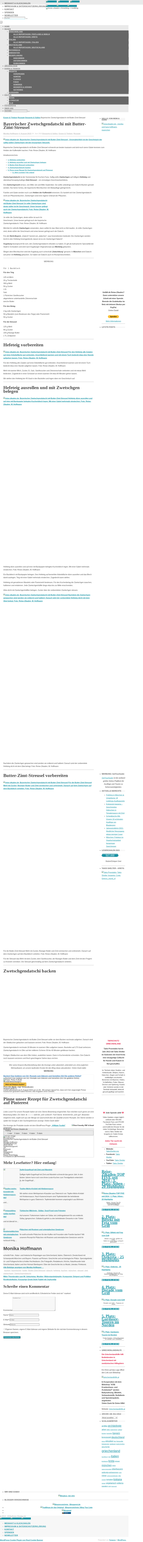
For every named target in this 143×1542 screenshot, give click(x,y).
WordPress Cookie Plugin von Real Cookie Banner (21, 1540)
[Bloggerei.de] (66, 1504)
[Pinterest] (75, 1)
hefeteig (56, 1270)
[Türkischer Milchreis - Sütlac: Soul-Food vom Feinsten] (10, 1217)
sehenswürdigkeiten (112, 1475)
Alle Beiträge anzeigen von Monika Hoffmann (23, 1267)
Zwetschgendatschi (22, 1273)
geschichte (106, 1447)
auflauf (120, 1430)
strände (104, 1479)
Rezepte (21, 118)
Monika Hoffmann (10, 134)
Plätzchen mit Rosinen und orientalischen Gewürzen (42, 1230)
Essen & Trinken (10, 118)
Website (6, 1324)
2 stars (17, 1133)
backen (7, 1270)
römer (104, 1476)
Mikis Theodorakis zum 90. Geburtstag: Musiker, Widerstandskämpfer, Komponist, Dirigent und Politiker (47, 1276)
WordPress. (122, 1540)
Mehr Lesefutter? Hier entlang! (23, 172)
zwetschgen (8, 1273)
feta (115, 1441)
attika (108, 1430)
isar (109, 1456)
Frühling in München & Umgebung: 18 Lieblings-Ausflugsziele (115, 798)
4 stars (32, 1133)
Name (6, 1315)
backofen (109, 1433)
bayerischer (16, 1270)
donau (103, 1441)
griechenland (111, 1451)
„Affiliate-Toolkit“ (58, 1125)
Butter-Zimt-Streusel (36, 1270)
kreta (111, 1460)
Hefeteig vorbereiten (16, 160)
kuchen (64, 1270)
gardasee (113, 1444)
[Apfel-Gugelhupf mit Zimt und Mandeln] (11, 1184)
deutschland (117, 1437)
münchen (72, 1270)
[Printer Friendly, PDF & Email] (83, 1125)
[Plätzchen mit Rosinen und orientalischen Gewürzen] (11, 1237)
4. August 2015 (25, 134)
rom (120, 1472)
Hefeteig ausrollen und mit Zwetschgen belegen (27, 162)
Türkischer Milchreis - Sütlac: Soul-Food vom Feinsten (43, 1211)
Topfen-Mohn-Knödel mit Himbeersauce (36, 1189)
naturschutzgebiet (106, 1469)
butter (24, 1270)
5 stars (39, 1133)
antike (104, 1426)
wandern (105, 1486)
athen (104, 1429)
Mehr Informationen (113, 321)
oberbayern (117, 1469)
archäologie (114, 1425)
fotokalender (105, 1444)
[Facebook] (51, 1)
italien (115, 1456)
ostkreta (105, 1472)
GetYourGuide (107, 778)
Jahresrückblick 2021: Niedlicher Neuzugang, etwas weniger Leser (115, 831)
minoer (117, 1461)
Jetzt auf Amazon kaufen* (15, 1084)
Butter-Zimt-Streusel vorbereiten (21, 165)
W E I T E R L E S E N (110, 1210)
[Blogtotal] (66, 1510)
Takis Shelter (120, 1160)
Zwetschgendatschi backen (19, 167)
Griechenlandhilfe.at (117, 1409)
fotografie (119, 1441)
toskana (117, 1479)
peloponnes (113, 1472)
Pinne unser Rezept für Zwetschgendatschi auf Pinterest (30, 170)
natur (114, 1465)
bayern (116, 1433)
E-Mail (6, 1320)
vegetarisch (111, 1483)
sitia (119, 1476)
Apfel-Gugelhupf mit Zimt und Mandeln (36, 1170)
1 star (10, 1133)
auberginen (113, 1429)
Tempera (112, 1540)
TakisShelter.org (112, 1151)
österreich (114, 1486)
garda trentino (120, 1444)
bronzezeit (106, 1437)
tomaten (109, 1479)
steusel (80, 1270)
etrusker (109, 1441)
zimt (86, 1270)
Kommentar (8, 1310)
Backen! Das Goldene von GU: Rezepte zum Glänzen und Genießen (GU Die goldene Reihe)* (42, 1076)
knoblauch (105, 1461)
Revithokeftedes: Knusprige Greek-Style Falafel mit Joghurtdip (29, 1279)
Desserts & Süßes (32, 118)
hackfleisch (105, 1456)
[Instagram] (63, 1)
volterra (120, 1483)
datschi (49, 1270)
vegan (103, 1483)
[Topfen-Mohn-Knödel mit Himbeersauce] (10, 1198)
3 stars (24, 1133)
